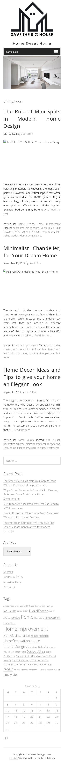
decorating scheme (14, 443)
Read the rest (43, 335)
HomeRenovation (16, 640)
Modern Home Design (23, 235)
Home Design (26, 223)
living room (47, 231)
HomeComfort (52, 617)
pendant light (52, 353)
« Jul (5, 738)
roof (14, 670)
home (13, 447)
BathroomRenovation (35, 605)
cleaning (49, 606)
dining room (32, 227)
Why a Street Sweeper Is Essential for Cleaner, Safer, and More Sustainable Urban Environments (30, 494)
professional (51, 656)
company (9, 610)
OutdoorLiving (35, 651)
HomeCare (39, 617)
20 (31, 716)
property (7, 660)
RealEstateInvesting (41, 664)
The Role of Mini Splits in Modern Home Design (32, 118)
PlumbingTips (39, 656)
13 (31, 710)
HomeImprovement (25, 628)
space (41, 669)
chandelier (54, 345)
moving (6, 652)
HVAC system (22, 231)
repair (8, 669)
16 (56, 710)
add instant (53, 439)
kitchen (36, 231)
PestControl (9, 656)
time (6, 674)
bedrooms (18, 227)
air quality (21, 606)
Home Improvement (49, 223)
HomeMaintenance (16, 635)
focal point (46, 443)
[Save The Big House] (32, 34)
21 (40, 716)
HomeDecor (9, 622)
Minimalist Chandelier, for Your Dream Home (32, 252)
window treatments (48, 447)
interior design (32, 647)
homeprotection (40, 635)
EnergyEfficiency (38, 610)
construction (22, 610)
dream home (26, 349)
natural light (15, 652)
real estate (24, 664)
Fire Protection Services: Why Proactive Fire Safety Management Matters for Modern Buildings (28, 527)
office (39, 235)
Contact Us (9, 587)
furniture (15, 617)
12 (23, 710)
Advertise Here (12, 582)
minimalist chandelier (15, 353)
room (6, 357)
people (48, 651)
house (35, 640)
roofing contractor (24, 670)
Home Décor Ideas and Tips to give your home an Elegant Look (32, 377)
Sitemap (8, 571)
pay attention (36, 353)
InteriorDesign (14, 646)
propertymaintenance (39, 660)
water (14, 674)
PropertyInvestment (20, 660)
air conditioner (9, 605)
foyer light (40, 349)
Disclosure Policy (13, 577)
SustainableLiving (52, 669)
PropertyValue (10, 664)
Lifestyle (13, 757)
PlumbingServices (24, 656)
